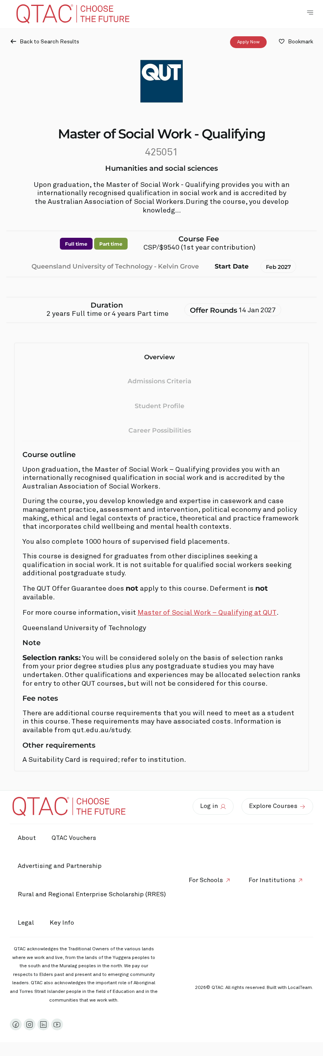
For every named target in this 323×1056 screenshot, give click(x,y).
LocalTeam (300, 987)
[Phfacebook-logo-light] (16, 1024)
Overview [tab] (159, 357)
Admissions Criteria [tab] (159, 381)
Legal (26, 923)
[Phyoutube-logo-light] (57, 1024)
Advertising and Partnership (60, 866)
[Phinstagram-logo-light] (29, 1024)
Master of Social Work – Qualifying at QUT (207, 612)
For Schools (206, 880)
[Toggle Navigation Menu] (310, 12)
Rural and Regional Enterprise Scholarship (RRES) (92, 894)
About (27, 838)
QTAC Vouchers (74, 838)
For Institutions (272, 880)
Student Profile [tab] (159, 406)
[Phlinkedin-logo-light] (43, 1024)
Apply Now (248, 42)
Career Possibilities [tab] (159, 430)
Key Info (62, 923)
